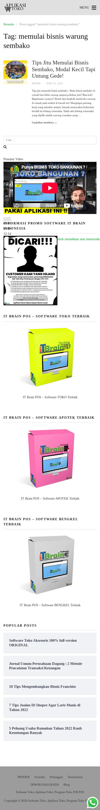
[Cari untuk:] (50, 140)
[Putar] (7, 219)
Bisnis (36, 83)
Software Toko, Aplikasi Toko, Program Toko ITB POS (50, 792)
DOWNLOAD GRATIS (44, 784)
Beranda (8, 24)
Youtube (39, 777)
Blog (66, 784)
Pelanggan (56, 777)
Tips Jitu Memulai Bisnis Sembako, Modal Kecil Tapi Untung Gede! (63, 69)
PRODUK (24, 777)
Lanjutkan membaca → (44, 122)
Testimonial (75, 777)
